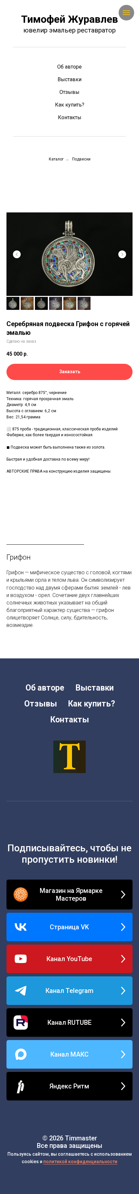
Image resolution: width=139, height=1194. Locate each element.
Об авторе (69, 67)
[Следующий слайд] (122, 254)
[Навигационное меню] (126, 12)
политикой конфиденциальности (80, 1161)
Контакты (69, 117)
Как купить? (69, 105)
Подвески (81, 159)
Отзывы (69, 92)
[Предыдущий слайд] (17, 254)
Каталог (56, 159)
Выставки (69, 79)
